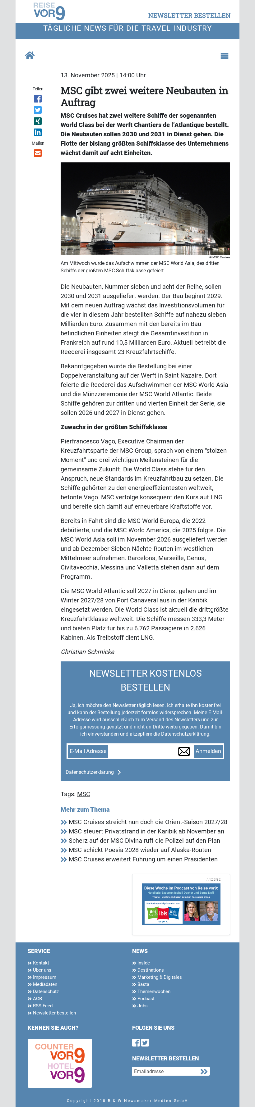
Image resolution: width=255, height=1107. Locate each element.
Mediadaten (44, 984)
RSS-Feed (42, 1006)
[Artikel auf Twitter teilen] (38, 111)
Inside (143, 963)
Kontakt (40, 963)
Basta (142, 984)
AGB (37, 998)
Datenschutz (45, 991)
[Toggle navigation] (224, 55)
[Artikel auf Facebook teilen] (38, 100)
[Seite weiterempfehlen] (38, 154)
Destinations (150, 970)
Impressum (44, 977)
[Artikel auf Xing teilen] (38, 122)
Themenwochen (153, 991)
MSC (83, 794)
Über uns (41, 970)
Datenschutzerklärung (90, 772)
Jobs (142, 1006)
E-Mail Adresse (88, 751)
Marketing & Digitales (159, 977)
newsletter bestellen (189, 15)
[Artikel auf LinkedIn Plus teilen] (38, 133)
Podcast (145, 998)
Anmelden (208, 751)
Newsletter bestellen (54, 1013)
